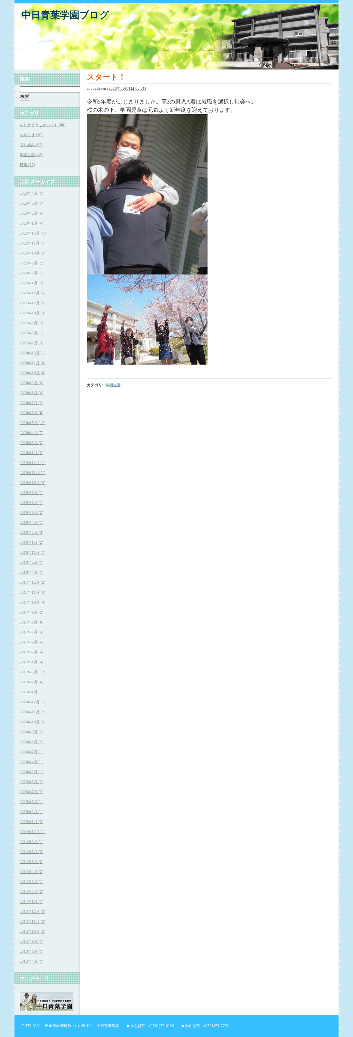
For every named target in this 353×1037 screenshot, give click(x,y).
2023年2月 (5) (31, 213)
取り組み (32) (31, 145)
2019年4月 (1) (31, 522)
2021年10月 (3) (33, 313)
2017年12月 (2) (33, 582)
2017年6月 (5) (31, 642)
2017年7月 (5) (31, 632)
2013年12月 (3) (33, 911)
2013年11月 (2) (33, 921)
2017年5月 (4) (31, 652)
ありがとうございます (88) (42, 125)
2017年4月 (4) (31, 662)
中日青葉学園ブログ (65, 15)
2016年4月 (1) (31, 762)
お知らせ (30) (31, 135)
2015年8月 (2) (31, 782)
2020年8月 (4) (31, 393)
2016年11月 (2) (33, 712)
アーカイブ (43, 181)
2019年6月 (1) (31, 502)
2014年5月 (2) (31, 862)
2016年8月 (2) (31, 742)
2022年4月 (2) (31, 283)
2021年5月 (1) (31, 333)
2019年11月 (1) (33, 473)
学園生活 (113, 385)
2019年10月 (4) (33, 482)
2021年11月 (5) (33, 303)
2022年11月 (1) (33, 243)
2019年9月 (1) (31, 492)
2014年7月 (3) (31, 852)
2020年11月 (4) (33, 363)
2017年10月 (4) (33, 602)
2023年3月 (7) (31, 203)
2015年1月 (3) (31, 822)
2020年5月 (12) (33, 423)
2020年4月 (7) (31, 433)
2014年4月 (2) (31, 871)
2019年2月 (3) (31, 532)
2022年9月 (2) (31, 263)
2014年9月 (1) (31, 842)
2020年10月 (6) (33, 373)
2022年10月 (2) (33, 253)
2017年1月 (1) (31, 692)
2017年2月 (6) (31, 682)
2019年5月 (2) (31, 512)
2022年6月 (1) (31, 273)
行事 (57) (27, 165)
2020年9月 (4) (31, 383)
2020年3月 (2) (31, 443)
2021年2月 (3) (31, 343)
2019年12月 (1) (33, 463)
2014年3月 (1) (31, 881)
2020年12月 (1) (33, 353)
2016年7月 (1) (31, 752)
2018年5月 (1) (31, 562)
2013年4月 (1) (31, 961)
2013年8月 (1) (31, 951)
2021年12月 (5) (33, 293)
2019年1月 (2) (31, 542)
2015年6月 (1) (31, 802)
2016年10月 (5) (33, 722)
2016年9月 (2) (31, 732)
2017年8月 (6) (31, 622)
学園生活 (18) (31, 155)
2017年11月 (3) (33, 592)
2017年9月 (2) (31, 612)
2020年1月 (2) (31, 453)
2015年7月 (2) (31, 792)
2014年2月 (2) (31, 891)
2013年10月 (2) (33, 931)
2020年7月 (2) (31, 403)
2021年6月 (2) (31, 323)
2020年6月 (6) (31, 413)
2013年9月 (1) (31, 941)
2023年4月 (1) (31, 193)
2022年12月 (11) (34, 233)
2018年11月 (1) (33, 552)
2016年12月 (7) (33, 702)
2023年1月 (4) (31, 223)
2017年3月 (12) (33, 672)
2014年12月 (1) (33, 832)
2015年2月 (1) (31, 812)
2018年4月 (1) (31, 572)
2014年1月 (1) (31, 901)
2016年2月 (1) (31, 772)
